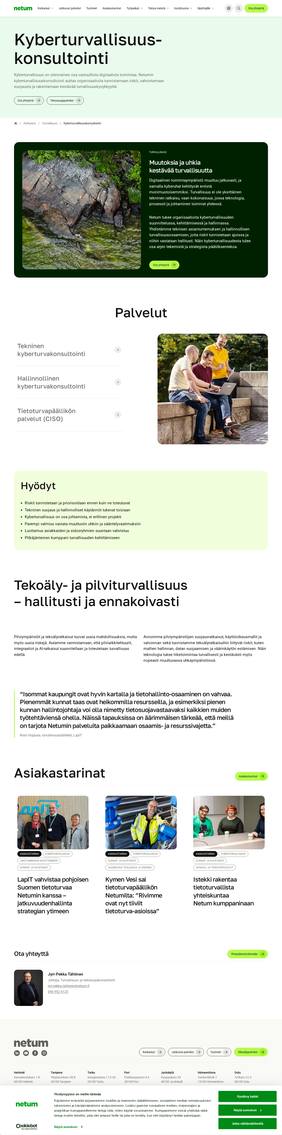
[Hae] (239, 8)
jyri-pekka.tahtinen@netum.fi (68, 986)
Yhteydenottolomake (244, 954)
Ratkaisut (30, 123)
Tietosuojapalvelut (62, 100)
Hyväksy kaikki (247, 1096)
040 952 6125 (58, 992)
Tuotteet (91, 8)
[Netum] (23, 8)
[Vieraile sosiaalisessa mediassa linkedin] (17, 1053)
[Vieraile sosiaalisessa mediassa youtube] (26, 1053)
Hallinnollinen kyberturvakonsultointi (51, 382)
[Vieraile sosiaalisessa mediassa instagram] (44, 1053)
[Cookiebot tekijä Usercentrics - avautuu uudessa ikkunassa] (27, 1127)
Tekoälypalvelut (248, 1052)
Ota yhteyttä (256, 8)
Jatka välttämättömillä (247, 1123)
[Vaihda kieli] (229, 8)
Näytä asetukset (65, 1127)
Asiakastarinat (111, 8)
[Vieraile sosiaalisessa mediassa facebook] (35, 1053)
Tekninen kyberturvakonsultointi (51, 349)
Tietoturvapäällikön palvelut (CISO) (46, 414)
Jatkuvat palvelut (70, 8)
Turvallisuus (49, 123)
